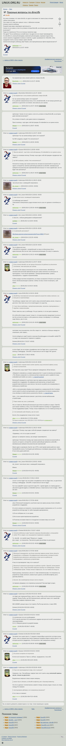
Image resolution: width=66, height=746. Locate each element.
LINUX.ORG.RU (11, 2)
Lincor (14, 354)
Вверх (62, 736)
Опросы (25, 5)
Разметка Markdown (22, 736)
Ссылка (5, 54)
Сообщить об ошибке (7, 738)
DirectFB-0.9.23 (45, 727)
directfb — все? (13, 720)
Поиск (36, 5)
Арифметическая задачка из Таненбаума (53, 60)
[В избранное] (59, 18)
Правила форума (12, 736)
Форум (43, 2)
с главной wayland (38, 377)
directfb (7, 15)
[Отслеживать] (59, 23)
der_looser (15, 186)
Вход (61, 2)
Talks (10, 9)
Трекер (31, 5)
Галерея (32, 2)
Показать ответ (16, 83)
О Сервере (4, 736)
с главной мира (48, 393)
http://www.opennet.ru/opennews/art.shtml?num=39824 (28, 234)
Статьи (37, 2)
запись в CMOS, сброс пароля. (13, 60)
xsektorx (14, 221)
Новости (25, 2)
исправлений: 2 (48, 420)
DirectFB (11, 722)
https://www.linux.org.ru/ (7, 740)
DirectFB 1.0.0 (45, 725)
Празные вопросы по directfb (23, 12)
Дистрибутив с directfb (47, 722)
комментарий (13, 93)
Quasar (14, 125)
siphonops (15, 45)
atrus (13, 286)
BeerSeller (15, 81)
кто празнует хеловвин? (16, 717)
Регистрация (54, 2)
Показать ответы (17, 108)
